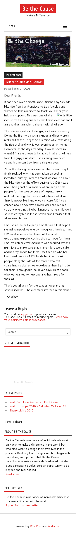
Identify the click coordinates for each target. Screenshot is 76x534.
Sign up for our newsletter (22, 505)
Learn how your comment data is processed (36, 318)
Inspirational (13, 75)
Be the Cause (38, 8)
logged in (26, 314)
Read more (12, 474)
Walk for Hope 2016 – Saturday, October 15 (38, 406)
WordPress (36, 526)
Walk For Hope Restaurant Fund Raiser (34, 402)
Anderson (54, 526)
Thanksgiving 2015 (21, 410)
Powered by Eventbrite (24, 382)
